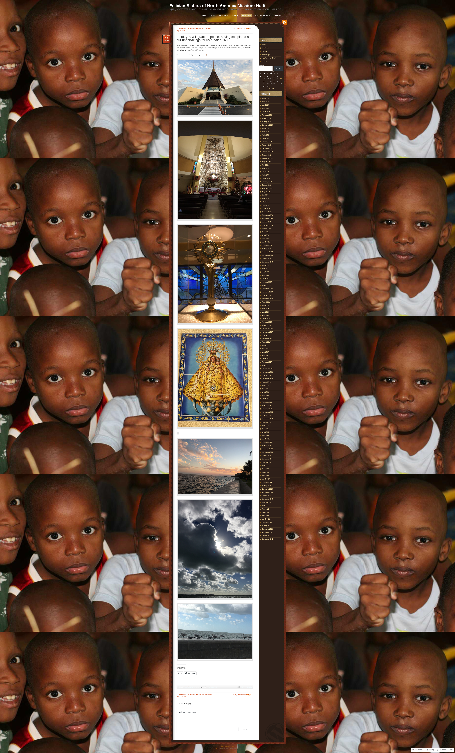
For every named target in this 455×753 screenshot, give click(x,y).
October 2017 (266, 335)
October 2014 (266, 456)
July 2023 (265, 128)
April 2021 (265, 205)
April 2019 (265, 275)
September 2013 (267, 499)
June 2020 (265, 232)
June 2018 (265, 309)
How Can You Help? (262, 15)
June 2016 (265, 389)
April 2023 (265, 135)
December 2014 (267, 449)
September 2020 (267, 225)
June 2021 (265, 198)
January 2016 (266, 405)
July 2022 (265, 165)
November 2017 (267, 332)
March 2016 (266, 399)
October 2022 (266, 155)
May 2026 (265, 105)
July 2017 (265, 345)
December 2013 (267, 489)
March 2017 (266, 359)
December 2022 (267, 148)
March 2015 (266, 439)
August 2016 (266, 382)
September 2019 (267, 262)
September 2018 (267, 299)
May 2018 (265, 312)
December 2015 (267, 409)
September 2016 (267, 379)
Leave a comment (246, 687)
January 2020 (266, 248)
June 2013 (265, 509)
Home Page (246, 15)
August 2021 (266, 192)
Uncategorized (213, 687)
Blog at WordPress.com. (227, 746)
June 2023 (265, 132)
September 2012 (267, 539)
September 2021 (267, 188)
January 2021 (266, 212)
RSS (284, 23)
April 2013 (265, 516)
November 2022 (267, 152)
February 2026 (267, 115)
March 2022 (266, 178)
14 (281, 79)
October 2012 (266, 536)
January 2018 (266, 325)
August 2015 (266, 422)
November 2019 (267, 255)
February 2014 (267, 482)
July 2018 (265, 305)
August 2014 (266, 462)
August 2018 (266, 302)
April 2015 (265, 435)
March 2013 (266, 519)
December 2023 (267, 125)
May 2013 (265, 512)
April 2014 (265, 476)
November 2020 (267, 218)
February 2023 (267, 142)
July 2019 (265, 265)
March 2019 (266, 279)
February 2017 (267, 362)
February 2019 (267, 282)
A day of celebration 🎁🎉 (243, 28)
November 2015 (267, 412)
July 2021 (265, 195)
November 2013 (267, 492)
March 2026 (266, 112)
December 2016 (267, 369)
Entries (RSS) (222, 748)
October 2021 (266, 185)
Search (261, 65)
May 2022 (265, 172)
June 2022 (265, 168)
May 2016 (265, 392)
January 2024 (266, 122)
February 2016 (267, 402)
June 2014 (265, 469)
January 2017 (266, 365)
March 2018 (266, 319)
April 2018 (265, 315)
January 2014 (266, 485)
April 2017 (265, 355)
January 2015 (266, 445)
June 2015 (265, 429)
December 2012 (267, 529)
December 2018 (267, 288)
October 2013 (266, 496)
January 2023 (266, 145)
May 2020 (265, 235)
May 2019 (265, 272)
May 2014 (265, 472)
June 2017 (265, 349)
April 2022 (265, 175)
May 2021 (265, 202)
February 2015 (267, 442)
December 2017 (267, 329)
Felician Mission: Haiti (189, 687)
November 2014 (267, 452)
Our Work (279, 15)
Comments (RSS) (234, 748)
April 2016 (265, 395)
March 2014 (266, 479)
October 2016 (266, 375)
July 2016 (265, 385)
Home (204, 15)
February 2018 (267, 322)
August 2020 (266, 228)
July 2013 (265, 506)
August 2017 (266, 342)
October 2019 (266, 259)
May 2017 (265, 352)
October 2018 (266, 295)
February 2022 (267, 182)
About (212, 15)
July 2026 (265, 98)
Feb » (273, 88)
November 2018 (267, 292)
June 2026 (265, 102)
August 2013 (266, 502)
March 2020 (266, 242)
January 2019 (266, 285)
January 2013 (266, 526)
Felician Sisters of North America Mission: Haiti (217, 5)
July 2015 (265, 425)
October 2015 (266, 415)
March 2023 (266, 138)
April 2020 (265, 238)
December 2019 (267, 252)
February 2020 (267, 245)
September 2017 (267, 339)
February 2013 (267, 522)
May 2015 (265, 432)
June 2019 (265, 268)
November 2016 (267, 372)
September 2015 (267, 419)
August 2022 (266, 162)
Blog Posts (223, 15)
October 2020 (266, 222)
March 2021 (266, 208)
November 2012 (267, 532)
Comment (244, 729)
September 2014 (267, 459)
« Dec (269, 88)
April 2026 (265, 108)
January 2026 (266, 118)
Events (235, 15)
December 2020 (267, 215)
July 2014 (265, 465)
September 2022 (267, 158)
